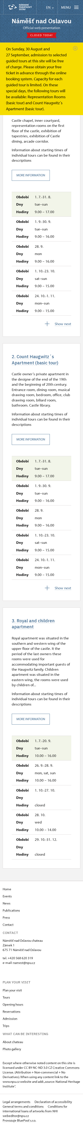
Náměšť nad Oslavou (41, 21)
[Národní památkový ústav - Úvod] (20, 7)
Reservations (11, 1011)
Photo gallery (12, 1049)
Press (6, 917)
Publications (11, 910)
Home (7, 889)
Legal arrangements (17, 1102)
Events (7, 896)
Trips (6, 1026)
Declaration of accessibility (53, 1102)
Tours (6, 997)
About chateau (13, 1042)
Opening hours (13, 1004)
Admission (10, 1018)
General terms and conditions (23, 1106)
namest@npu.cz (24, 963)
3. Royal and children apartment (33, 624)
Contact (8, 924)
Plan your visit (12, 990)
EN (48, 7)
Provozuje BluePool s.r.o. (19, 1120)
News (6, 903)
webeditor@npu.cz (16, 1116)
